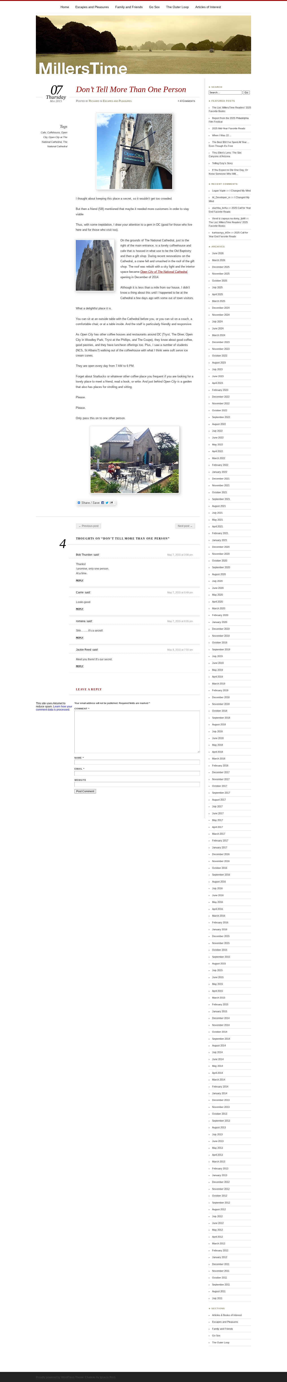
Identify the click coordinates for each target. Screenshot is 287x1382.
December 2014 (221, 1018)
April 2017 (217, 827)
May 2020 (217, 594)
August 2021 (219, 506)
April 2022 (217, 451)
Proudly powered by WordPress (55, 1377)
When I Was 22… (221, 135)
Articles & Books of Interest (227, 1315)
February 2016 (220, 922)
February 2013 (220, 1168)
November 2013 (221, 1107)
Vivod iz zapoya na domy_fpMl (228, 218)
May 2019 (217, 670)
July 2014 (217, 1052)
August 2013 (219, 1127)
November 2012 (221, 1189)
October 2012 (219, 1195)
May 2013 (217, 1148)
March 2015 (218, 997)
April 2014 (217, 1073)
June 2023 (218, 376)
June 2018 (218, 738)
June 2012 (218, 1223)
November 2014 (221, 1025)
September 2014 (221, 1038)
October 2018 (219, 710)
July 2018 (217, 731)
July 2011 (217, 1298)
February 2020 (220, 615)
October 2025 (219, 280)
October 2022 (219, 410)
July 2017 (217, 806)
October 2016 (219, 868)
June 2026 (218, 253)
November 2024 (221, 314)
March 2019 (218, 683)
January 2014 (219, 1093)
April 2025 (217, 294)
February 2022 (220, 465)
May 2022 (217, 444)
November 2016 (221, 861)
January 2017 (219, 847)
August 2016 (219, 881)
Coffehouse (53, 132)
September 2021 (221, 499)
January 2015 (219, 1011)
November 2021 (221, 485)
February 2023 (220, 390)
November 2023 (221, 349)
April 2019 (217, 676)
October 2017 (219, 786)
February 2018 (220, 765)
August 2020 (219, 574)
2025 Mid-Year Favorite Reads (228, 128)
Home (65, 7)
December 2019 (221, 628)
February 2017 (220, 840)
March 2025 (218, 301)
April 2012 (217, 1236)
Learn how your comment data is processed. (54, 708)
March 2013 (218, 1161)
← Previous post (88, 526)
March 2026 (218, 260)
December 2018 (221, 697)
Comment (81, 708)
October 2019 (219, 642)
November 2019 (221, 635)
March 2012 (218, 1243)
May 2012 (217, 1229)
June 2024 (218, 328)
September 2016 (221, 874)
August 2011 (219, 1291)
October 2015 (219, 949)
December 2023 (221, 342)
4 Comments (187, 101)
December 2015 (221, 936)
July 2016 (217, 888)
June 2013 (218, 1141)
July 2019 (217, 656)
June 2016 (218, 895)
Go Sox (154, 7)
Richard (94, 101)
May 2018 (217, 745)
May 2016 (217, 902)
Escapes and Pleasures (92, 7)
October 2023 (219, 355)
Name (79, 758)
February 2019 (220, 690)
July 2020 (217, 581)
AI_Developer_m (221, 197)
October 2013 (219, 1113)
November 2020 (221, 553)
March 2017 (218, 833)
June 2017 (218, 813)
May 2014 (217, 1066)
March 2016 (218, 915)
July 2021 (217, 512)
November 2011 (220, 1271)
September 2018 (221, 717)
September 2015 (221, 956)
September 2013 (221, 1120)
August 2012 (219, 1209)
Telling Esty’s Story (222, 163)
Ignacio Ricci (107, 1377)
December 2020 (221, 547)
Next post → (185, 526)
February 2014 (220, 1086)
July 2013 (217, 1134)
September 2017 (221, 792)
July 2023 (217, 369)
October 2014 (219, 1031)
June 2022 (218, 437)
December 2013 (221, 1100)
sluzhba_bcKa (220, 208)
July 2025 (217, 287)
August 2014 (219, 1045)
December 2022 (221, 396)
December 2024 (221, 307)
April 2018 (217, 751)
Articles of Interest (208, 7)
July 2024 (217, 321)
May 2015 (217, 984)
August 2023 (219, 362)
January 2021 (219, 540)
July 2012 (217, 1216)
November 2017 (221, 779)
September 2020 (221, 567)
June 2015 (218, 977)
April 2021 (217, 526)
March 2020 (218, 608)
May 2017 (217, 820)
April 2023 (217, 383)
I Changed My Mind (240, 190)
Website (80, 780)
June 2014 (218, 1059)
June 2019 (218, 663)
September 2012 (221, 1202)
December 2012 (221, 1182)
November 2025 (221, 273)
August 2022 (219, 424)
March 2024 (218, 335)
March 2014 (218, 1079)
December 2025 (221, 267)
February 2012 (220, 1250)
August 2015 (219, 963)
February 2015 (220, 1004)
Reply (79, 580)
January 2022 (219, 472)
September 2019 (221, 649)
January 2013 (219, 1175)
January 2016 (219, 929)
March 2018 (218, 758)
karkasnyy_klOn (221, 232)
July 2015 (217, 970)
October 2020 (219, 560)
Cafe (43, 132)
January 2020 (219, 622)
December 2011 (220, 1264)
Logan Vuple (219, 190)
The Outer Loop (177, 7)
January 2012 (219, 1257)
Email (79, 769)
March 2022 (218, 458)
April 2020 (217, 601)
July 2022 (217, 430)
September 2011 (221, 1284)
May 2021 (217, 519)
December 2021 (221, 478)
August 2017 (219, 799)
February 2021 (220, 533)
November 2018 (221, 704)
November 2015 (221, 943)
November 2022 (221, 403)
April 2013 (217, 1154)
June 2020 (218, 588)
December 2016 (221, 854)
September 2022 (221, 417)
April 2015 (217, 991)
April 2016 (217, 909)
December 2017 (221, 772)
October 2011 (219, 1277)
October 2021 (219, 492)
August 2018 (219, 724)
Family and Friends (129, 7)
